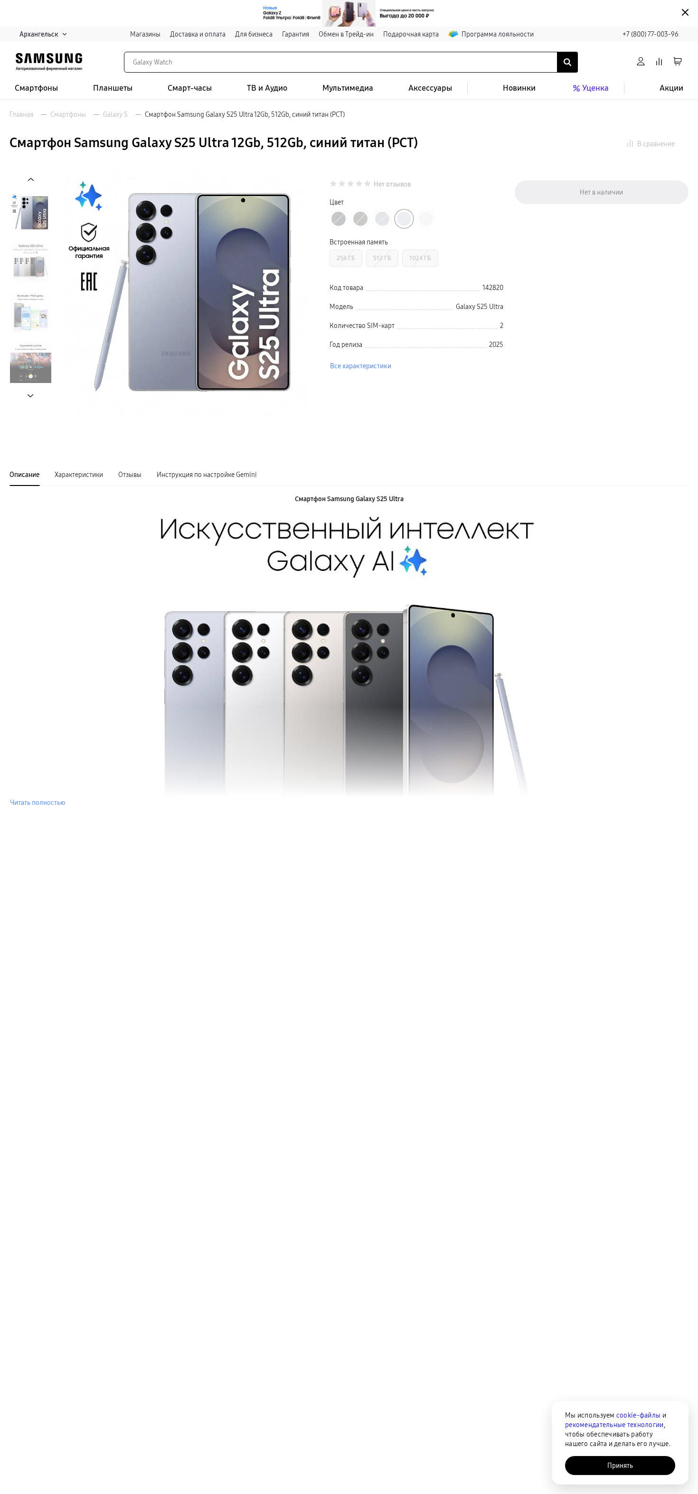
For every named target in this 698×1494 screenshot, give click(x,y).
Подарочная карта (411, 34)
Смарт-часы (190, 88)
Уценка (595, 88)
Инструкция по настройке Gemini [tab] (207, 474)
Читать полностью (37, 802)
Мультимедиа (347, 88)
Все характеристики (360, 366)
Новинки (519, 88)
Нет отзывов (392, 184)
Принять (620, 1465)
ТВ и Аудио (267, 88)
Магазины (145, 34)
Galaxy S (115, 114)
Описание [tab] (24, 474)
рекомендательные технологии (614, 1424)
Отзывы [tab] (129, 474)
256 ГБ (346, 258)
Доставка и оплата (198, 34)
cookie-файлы (638, 1415)
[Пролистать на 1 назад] (30, 179)
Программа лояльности (498, 34)
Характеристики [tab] (79, 474)
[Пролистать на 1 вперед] (30, 395)
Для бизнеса (254, 34)
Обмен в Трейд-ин (346, 34)
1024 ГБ (420, 258)
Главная (21, 114)
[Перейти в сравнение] (659, 62)
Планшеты (112, 88)
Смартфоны (36, 88)
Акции (671, 88)
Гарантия (295, 34)
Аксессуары (430, 88)
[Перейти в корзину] (677, 62)
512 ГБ (382, 258)
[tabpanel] (349, 651)
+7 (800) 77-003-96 (651, 34)
